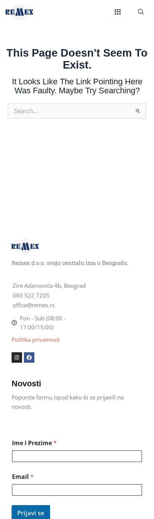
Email (23, 476)
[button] (141, 12)
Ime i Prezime (34, 443)
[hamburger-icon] (117, 12)
